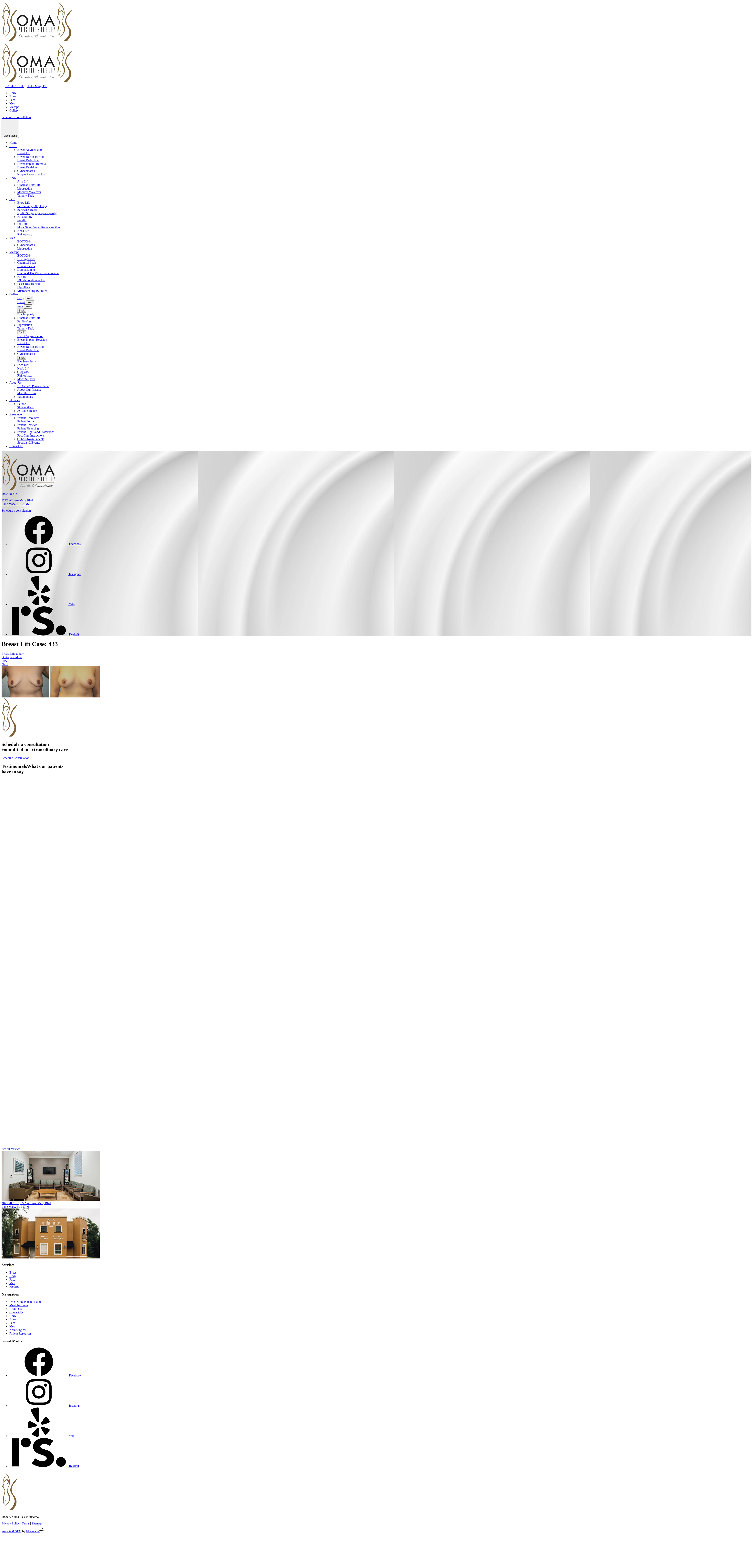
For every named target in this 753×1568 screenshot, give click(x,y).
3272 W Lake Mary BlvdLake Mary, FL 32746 (17, 502)
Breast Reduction (28, 160)
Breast (13, 96)
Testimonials (25, 396)
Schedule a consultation (16, 117)
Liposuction (24, 188)
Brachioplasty (25, 314)
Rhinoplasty (24, 234)
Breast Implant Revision (32, 339)
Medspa (14, 107)
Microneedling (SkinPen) (32, 290)
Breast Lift (23, 153)
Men (12, 103)
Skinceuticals (25, 407)
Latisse (21, 403)
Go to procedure (12, 657)
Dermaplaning (26, 269)
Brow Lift (23, 202)
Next (29, 298)
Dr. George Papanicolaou (33, 386)
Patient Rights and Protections (35, 432)
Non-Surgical (17, 1330)
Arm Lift (22, 181)
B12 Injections (26, 259)
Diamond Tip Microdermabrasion (38, 273)
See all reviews (11, 1148)
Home (13, 142)
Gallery (14, 110)
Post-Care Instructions (31, 435)
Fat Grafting (24, 216)
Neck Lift (23, 230)
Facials (21, 276)
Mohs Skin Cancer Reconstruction (38, 227)
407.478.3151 (14, 86)
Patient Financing (28, 428)
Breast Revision (27, 167)
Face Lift (22, 365)
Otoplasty (23, 372)
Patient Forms (25, 421)
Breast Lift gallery (13, 653)
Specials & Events (28, 442)
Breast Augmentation (30, 149)
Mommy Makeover (29, 192)
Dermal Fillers (26, 266)
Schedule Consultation (15, 758)
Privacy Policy (11, 1523)
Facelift (21, 220)
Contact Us (16, 446)
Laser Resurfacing (28, 283)
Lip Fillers (23, 287)
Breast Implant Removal (32, 163)
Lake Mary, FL (37, 86)
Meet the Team (26, 393)
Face (12, 100)
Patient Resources (28, 417)
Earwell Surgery (27, 209)
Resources (15, 414)
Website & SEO (11, 1531)
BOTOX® (24, 241)
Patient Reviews (27, 425)
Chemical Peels (26, 262)
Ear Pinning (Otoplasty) (32, 206)
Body (12, 92)
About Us (15, 382)
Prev (4, 660)
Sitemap (37, 1523)
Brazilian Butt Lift (28, 185)
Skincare (14, 400)
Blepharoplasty (26, 361)
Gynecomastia (26, 171)
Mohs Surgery (26, 379)
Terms (25, 1523)
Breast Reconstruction (31, 156)
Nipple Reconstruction (31, 174)
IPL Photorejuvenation (31, 280)
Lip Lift (22, 223)
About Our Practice (29, 389)
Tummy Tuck (25, 195)
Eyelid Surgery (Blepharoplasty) (37, 213)
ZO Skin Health (27, 410)
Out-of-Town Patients (30, 439)
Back (22, 310)
